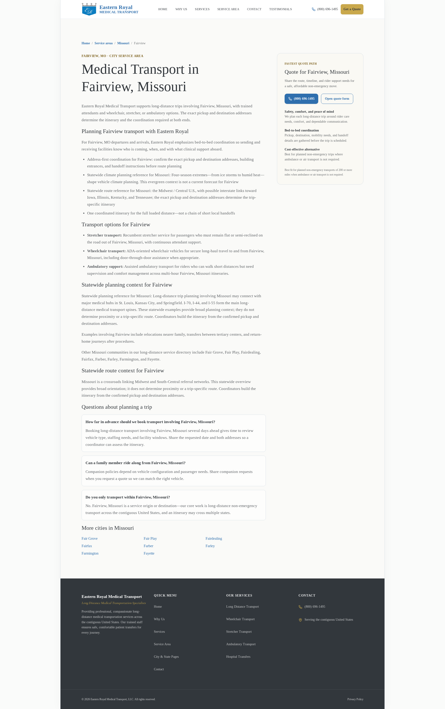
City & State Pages (166, 656)
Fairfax (87, 546)
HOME (162, 9)
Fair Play (150, 538)
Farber (148, 546)
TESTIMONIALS (280, 9)
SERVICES (202, 9)
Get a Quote (352, 9)
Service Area (162, 644)
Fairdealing (214, 538)
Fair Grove (90, 538)
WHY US (181, 9)
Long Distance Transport (242, 606)
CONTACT (254, 9)
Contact (159, 669)
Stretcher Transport (239, 631)
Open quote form (337, 98)
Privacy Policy (355, 699)
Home (86, 43)
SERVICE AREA (228, 9)
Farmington (90, 553)
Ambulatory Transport (241, 644)
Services (159, 631)
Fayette (149, 553)
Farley (210, 546)
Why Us (159, 619)
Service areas (104, 43)
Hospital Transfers (238, 656)
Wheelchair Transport (240, 619)
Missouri (123, 43)
